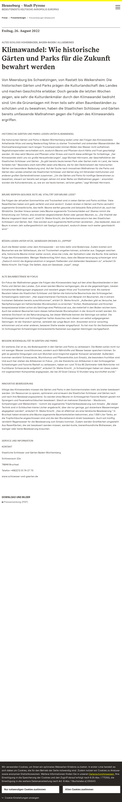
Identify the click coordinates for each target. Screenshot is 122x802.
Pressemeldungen (18, 18)
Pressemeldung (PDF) (16, 502)
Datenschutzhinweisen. (102, 774)
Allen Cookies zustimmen (79, 789)
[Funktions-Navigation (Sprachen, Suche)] (117, 7)
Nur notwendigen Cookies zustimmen (25, 789)
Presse (5, 18)
